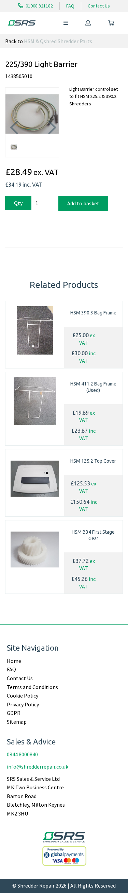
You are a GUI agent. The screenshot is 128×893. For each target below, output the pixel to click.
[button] (13, 127)
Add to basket (83, 203)
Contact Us (99, 6)
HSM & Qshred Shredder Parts (58, 41)
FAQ (70, 6)
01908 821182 (39, 6)
